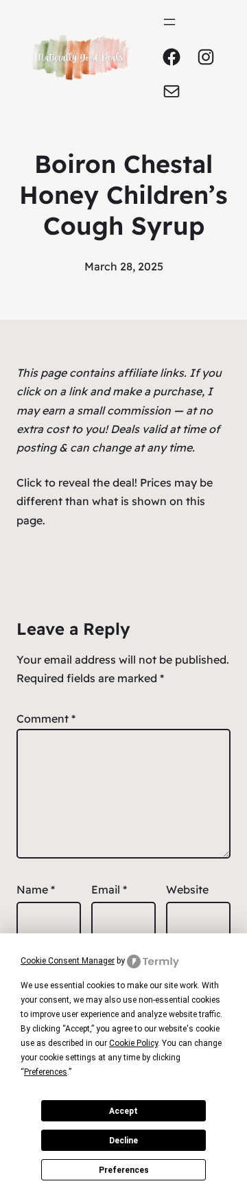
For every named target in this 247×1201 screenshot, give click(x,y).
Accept (123, 1111)
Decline (123, 1140)
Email (109, 889)
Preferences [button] (45, 1072)
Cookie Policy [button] (133, 1043)
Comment (45, 718)
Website (187, 889)
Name (35, 889)
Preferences (124, 1170)
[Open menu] (169, 22)
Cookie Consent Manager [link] (68, 961)
